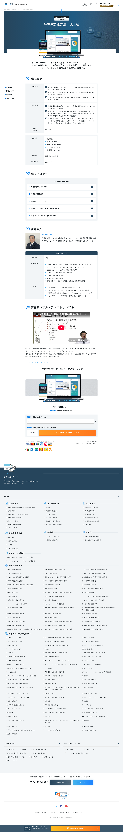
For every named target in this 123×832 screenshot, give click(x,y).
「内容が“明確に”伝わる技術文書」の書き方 (21, 730)
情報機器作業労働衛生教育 (15, 614)
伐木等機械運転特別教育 (89, 614)
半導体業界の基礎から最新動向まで (56, 653)
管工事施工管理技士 (52, 518)
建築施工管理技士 (51, 511)
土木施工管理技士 (51, 514)
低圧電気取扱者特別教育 (15, 581)
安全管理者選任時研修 (89, 585)
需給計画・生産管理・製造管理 (54, 672)
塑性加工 (85, 701)
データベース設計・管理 (89, 693)
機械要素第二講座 (87, 726)
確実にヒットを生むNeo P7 (16, 664)
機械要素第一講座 (50, 683)
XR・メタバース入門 (13, 709)
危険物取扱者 (11, 511)
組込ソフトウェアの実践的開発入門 (93, 645)
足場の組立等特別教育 (14, 573)
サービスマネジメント (14, 637)
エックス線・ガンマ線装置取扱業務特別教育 (58, 621)
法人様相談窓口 (106, 5)
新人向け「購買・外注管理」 (91, 641)
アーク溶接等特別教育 (89, 581)
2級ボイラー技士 (12, 521)
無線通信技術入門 (12, 716)
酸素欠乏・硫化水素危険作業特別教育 (94, 573)
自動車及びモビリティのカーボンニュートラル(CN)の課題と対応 (62, 721)
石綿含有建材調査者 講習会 (17, 753)
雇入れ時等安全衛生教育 (15, 588)
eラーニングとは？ (92, 749)
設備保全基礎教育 (87, 687)
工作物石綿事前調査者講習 (93, 540)
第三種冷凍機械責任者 (14, 524)
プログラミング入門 (51, 693)
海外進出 (10, 653)
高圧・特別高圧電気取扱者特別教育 (56, 581)
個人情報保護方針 (39, 753)
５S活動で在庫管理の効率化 (16, 657)
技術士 (48, 507)
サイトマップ (12, 761)
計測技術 (85, 676)
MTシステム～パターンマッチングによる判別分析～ (61, 664)
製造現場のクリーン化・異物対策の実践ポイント (22, 687)
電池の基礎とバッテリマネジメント (18, 693)
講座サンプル (10, 98)
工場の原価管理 (12, 645)
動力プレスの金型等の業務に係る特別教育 (20, 585)
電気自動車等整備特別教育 (53, 614)
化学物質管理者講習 (51, 600)
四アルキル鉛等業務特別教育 (91, 617)
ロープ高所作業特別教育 (15, 608)
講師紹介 (8, 94)
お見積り (32, 432)
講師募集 (23, 749)
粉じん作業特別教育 (51, 573)
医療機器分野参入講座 (89, 680)
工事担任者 (88, 524)
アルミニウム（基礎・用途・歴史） (93, 709)
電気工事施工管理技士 (53, 521)
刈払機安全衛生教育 (88, 592)
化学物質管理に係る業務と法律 (54, 697)
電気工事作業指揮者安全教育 (16, 621)
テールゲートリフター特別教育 (17, 604)
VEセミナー (48, 649)
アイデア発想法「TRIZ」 (15, 660)
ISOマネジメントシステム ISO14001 (94, 697)
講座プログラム (10, 91)
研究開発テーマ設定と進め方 (54, 676)
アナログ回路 (49, 668)
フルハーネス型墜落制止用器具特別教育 (94, 569)
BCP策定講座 (11, 672)
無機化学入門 (49, 716)
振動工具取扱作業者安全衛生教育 (92, 588)
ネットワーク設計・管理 (15, 641)
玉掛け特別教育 (12, 596)
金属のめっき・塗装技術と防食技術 (18, 697)
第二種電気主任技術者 (91, 518)
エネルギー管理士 (12, 528)
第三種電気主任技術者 (91, 507)
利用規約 (34, 757)
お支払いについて (73, 749)
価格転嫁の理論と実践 (89, 730)
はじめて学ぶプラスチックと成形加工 (19, 680)
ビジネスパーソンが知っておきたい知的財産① (96, 672)
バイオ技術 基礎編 (88, 660)
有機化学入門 (86, 720)
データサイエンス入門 (14, 649)
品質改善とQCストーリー (53, 680)
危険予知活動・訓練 (51, 588)
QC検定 (9, 545)
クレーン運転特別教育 (14, 617)
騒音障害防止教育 (12, 592)
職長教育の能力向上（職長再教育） (56, 569)
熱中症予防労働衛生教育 (89, 604)
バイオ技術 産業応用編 (52, 730)
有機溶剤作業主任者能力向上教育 (92, 629)
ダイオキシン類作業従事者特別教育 (18, 577)
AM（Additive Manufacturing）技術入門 (95, 716)
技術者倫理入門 (12, 701)
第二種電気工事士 (90, 514)
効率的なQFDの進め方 (52, 657)
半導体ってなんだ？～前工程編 (91, 657)
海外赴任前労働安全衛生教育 (91, 621)
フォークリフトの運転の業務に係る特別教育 (96, 596)
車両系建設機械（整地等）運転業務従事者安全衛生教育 (24, 629)
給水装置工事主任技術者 (15, 518)
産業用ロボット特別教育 (52, 617)
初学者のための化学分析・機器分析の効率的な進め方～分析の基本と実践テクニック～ (62, 688)
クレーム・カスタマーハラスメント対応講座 (21, 561)
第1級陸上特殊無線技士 (92, 521)
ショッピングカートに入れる (68, 433)
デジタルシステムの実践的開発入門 (93, 664)
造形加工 (47, 701)
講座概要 (8, 87)
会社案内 (10, 749)
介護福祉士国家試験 (52, 540)
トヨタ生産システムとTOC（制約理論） (57, 645)
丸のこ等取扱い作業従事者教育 (54, 596)
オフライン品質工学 (88, 637)
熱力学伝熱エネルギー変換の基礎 (17, 683)
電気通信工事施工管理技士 (54, 524)
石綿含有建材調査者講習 (92, 536)
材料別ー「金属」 (87, 668)
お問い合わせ (48, 757)
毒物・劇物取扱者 (12, 549)
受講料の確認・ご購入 (76, 828)
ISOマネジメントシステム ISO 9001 (57, 660)
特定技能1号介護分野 (52, 536)
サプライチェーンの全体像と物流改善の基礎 (58, 637)
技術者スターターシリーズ (14, 9)
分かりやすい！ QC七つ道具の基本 (56, 709)
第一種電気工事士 (90, 511)
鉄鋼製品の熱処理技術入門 (15, 705)
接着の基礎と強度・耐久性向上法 (55, 712)
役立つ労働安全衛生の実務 (15, 720)
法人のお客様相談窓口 (40, 749)
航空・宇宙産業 (12, 734)
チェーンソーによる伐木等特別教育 (93, 600)
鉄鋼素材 (10, 712)
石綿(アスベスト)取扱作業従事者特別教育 (58, 577)
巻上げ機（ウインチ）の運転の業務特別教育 (58, 592)
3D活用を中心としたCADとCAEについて (20, 668)
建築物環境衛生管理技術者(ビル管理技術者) (21, 507)
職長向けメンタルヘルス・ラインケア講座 (20, 557)
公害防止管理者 (12, 541)
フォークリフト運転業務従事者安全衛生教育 (58, 629)
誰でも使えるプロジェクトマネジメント (94, 653)
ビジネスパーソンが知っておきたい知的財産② (21, 676)
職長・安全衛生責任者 (14, 569)
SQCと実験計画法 (88, 649)
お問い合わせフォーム (40, 828)
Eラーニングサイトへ (83, 782)
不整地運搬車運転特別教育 (15, 625)
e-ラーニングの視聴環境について (78, 753)
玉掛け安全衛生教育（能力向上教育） (56, 625)
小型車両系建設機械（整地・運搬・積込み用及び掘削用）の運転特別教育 (98, 609)
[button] (61, 795)
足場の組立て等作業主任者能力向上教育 (94, 625)
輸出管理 (47, 726)
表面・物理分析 (12, 726)
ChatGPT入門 (86, 705)
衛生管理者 (10, 537)
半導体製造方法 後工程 (89, 712)
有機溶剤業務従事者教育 (52, 585)
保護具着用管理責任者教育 (15, 600)
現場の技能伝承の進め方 (89, 683)
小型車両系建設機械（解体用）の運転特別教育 (59, 608)
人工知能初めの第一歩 (52, 705)
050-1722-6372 (107, 3)
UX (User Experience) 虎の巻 (54, 641)
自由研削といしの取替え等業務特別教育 (94, 577)
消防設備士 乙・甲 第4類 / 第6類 (17, 514)
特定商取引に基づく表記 (16, 757)
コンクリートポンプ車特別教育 (54, 604)
